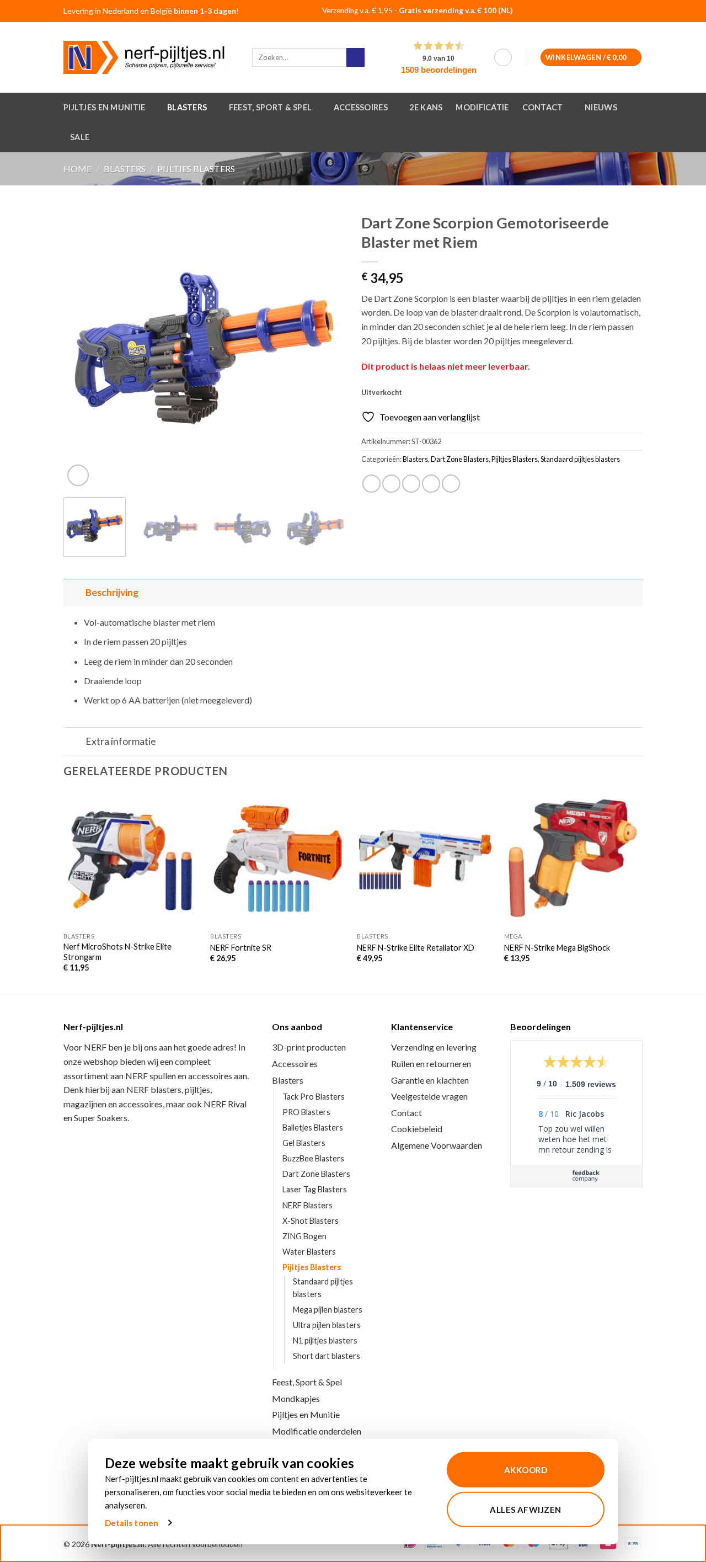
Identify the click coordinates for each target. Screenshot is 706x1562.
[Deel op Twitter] (391, 484)
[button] (503, 57)
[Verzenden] (355, 57)
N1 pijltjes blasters (325, 1340)
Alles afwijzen (525, 1509)
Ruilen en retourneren (431, 1063)
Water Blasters (309, 1251)
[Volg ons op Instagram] (616, 12)
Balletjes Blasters (312, 1127)
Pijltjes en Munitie (104, 107)
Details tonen (131, 1523)
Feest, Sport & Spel (270, 107)
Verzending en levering (434, 1047)
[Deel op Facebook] (371, 484)
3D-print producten (309, 1047)
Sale (79, 137)
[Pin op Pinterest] (431, 484)
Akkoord (525, 1470)
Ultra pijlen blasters (327, 1325)
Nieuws (601, 107)
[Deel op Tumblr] (451, 484)
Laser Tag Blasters (314, 1189)
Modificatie (482, 107)
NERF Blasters (307, 1205)
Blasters (187, 107)
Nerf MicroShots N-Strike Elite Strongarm (117, 952)
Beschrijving (111, 592)
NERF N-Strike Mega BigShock (557, 947)
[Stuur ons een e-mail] (630, 12)
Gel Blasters (303, 1143)
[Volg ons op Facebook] (602, 12)
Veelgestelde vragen (429, 1096)
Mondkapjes (296, 1398)
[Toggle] (74, 592)
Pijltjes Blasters (196, 168)
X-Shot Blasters (310, 1220)
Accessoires (361, 107)
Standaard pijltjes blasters (580, 459)
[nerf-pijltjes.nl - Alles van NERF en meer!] (149, 57)
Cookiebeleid (416, 1128)
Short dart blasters (326, 1356)
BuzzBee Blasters (313, 1158)
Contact (542, 107)
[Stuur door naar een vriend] (411, 484)
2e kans (425, 107)
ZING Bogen (304, 1236)
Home (77, 168)
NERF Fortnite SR (240, 947)
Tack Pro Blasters (313, 1096)
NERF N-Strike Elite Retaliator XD (415, 947)
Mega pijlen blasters (327, 1309)
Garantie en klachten (430, 1080)
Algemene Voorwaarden (436, 1145)
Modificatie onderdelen (316, 1431)
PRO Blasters (306, 1112)
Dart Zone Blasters (460, 459)
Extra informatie (120, 741)
